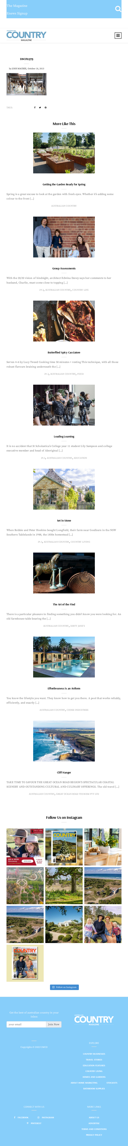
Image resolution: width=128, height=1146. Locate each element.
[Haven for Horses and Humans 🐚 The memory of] (103, 885)
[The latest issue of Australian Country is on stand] (63, 846)
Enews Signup (17, 13)
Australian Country (64, 205)
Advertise (94, 1123)
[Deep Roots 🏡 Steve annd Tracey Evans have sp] (63, 885)
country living (80, 541)
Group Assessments (64, 268)
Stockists (111, 1082)
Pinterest (36, 1123)
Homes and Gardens (94, 1076)
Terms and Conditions (94, 1129)
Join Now (53, 1024)
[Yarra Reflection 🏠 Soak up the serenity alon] (25, 885)
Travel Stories (94, 1059)
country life (80, 289)
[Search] (118, 9)
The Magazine (17, 6)
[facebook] (34, 107)
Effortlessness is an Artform (64, 688)
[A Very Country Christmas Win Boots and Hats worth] (25, 846)
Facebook (23, 1117)
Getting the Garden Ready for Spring (64, 184)
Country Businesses (94, 1053)
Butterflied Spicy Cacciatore (64, 352)
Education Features (94, 1065)
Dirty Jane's (77, 625)
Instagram (48, 1117)
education (80, 458)
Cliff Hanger (64, 772)
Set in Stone (64, 520)
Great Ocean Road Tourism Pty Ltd (77, 794)
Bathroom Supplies (94, 1088)
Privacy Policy (94, 1134)
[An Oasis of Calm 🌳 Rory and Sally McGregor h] (63, 924)
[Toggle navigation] (118, 35)
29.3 (41, 289)
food (80, 374)
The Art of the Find (64, 604)
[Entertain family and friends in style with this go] (103, 846)
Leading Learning (64, 436)
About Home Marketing (84, 1082)
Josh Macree (19, 68)
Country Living (94, 1071)
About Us (94, 1117)
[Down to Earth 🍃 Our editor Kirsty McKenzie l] (103, 924)
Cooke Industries (77, 710)
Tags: (9, 107)
